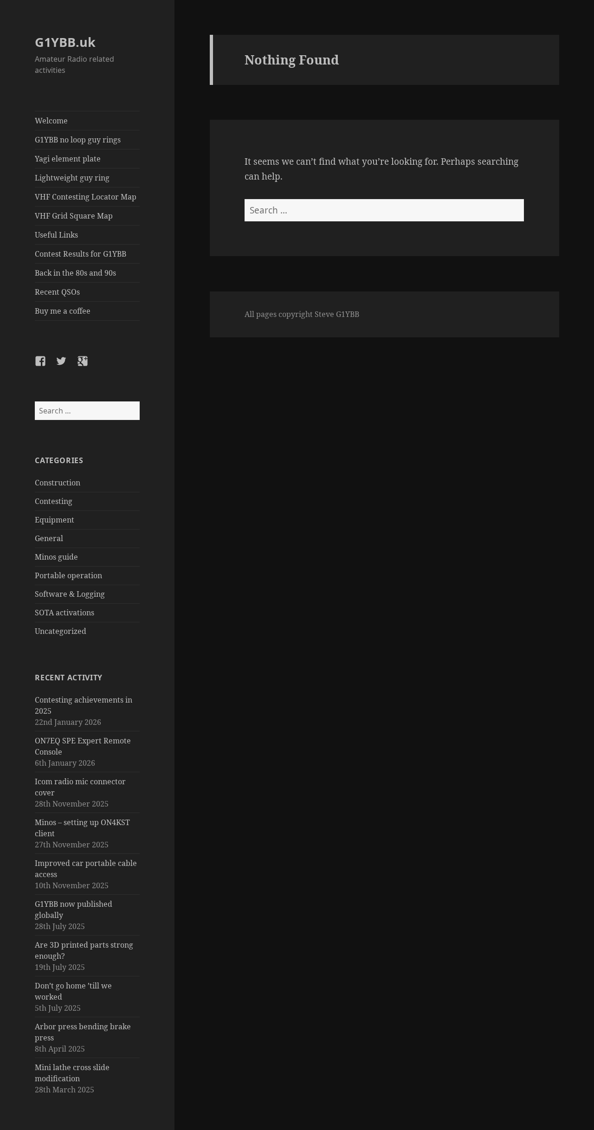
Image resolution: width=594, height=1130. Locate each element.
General (49, 538)
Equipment (54, 520)
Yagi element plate (68, 159)
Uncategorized (60, 631)
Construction (57, 483)
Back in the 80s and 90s (75, 273)
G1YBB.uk (65, 42)
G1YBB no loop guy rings (78, 140)
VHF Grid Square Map (74, 216)
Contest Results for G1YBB (80, 254)
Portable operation (68, 575)
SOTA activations (64, 612)
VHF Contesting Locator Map (85, 197)
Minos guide (56, 557)
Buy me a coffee (62, 311)
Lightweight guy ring (72, 178)
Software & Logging (70, 594)
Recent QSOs (57, 292)
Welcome (51, 121)
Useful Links (56, 235)
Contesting (53, 501)
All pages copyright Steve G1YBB (302, 314)
